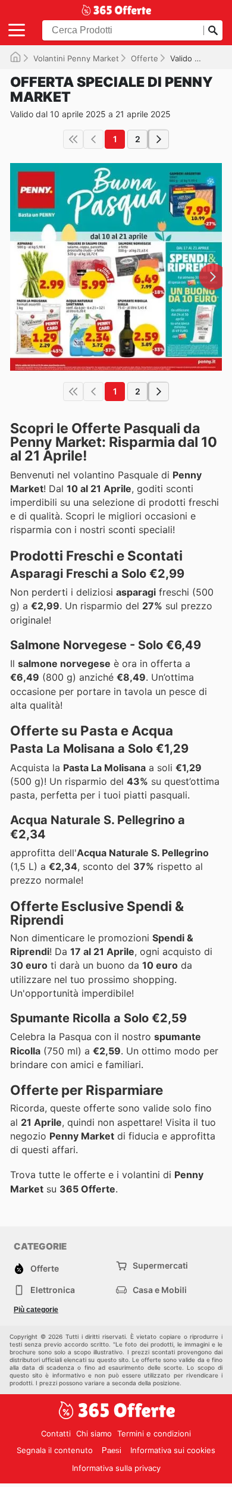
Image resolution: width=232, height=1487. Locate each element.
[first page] (73, 139)
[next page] (159, 139)
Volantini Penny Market (76, 58)
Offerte (144, 58)
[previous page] (93, 139)
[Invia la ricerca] (212, 30)
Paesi (111, 1450)
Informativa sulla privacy (116, 1468)
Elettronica (52, 1290)
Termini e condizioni (154, 1433)
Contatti (56, 1433)
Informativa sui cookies (172, 1450)
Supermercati (160, 1265)
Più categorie (36, 1310)
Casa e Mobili (160, 1290)
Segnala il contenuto (55, 1450)
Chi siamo (94, 1433)
